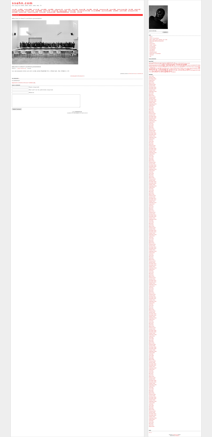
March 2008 (151, 359)
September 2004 (152, 418)
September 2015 (152, 234)
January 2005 (152, 412)
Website (31, 92)
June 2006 (151, 389)
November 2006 (152, 382)
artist (42, 9)
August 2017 (152, 204)
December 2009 (152, 330)
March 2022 (151, 129)
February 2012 (152, 294)
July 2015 (151, 237)
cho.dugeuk (152, 49)
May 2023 (151, 109)
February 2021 (152, 145)
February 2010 (152, 327)
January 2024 (152, 98)
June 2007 (151, 372)
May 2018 (151, 191)
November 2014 (152, 248)
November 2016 (152, 216)
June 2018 (151, 190)
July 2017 (151, 205)
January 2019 (152, 180)
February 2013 (152, 277)
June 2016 (151, 222)
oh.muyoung (152, 46)
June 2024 (151, 92)
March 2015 (151, 243)
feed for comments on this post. (20, 82)
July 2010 (151, 320)
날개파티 (182, 66)
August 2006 (152, 386)
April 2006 (151, 391)
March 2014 (151, 259)
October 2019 (152, 167)
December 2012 (152, 280)
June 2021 (151, 141)
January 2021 (152, 147)
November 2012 (152, 282)
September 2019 (152, 169)
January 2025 (152, 85)
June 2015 (151, 238)
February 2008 (152, 361)
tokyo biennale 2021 (82, 10)
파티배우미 (155, 72)
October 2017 (152, 201)
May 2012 (151, 290)
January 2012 (152, 295)
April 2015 (151, 241)
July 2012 (151, 287)
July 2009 (151, 337)
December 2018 (152, 181)
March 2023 (151, 112)
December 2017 (152, 198)
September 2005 (152, 401)
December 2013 (152, 263)
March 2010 (151, 326)
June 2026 (151, 76)
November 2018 (152, 183)
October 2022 (152, 119)
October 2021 (152, 136)
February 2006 (152, 394)
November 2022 (152, 117)
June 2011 (151, 305)
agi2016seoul (155, 63)
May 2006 (151, 390)
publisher (21, 12)
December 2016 (152, 215)
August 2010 (152, 319)
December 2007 (152, 364)
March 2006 (151, 393)
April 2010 (151, 325)
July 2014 (151, 254)
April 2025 (151, 81)
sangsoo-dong (31, 12)
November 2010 (152, 315)
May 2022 (151, 126)
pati (114, 10)
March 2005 (151, 409)
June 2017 (151, 206)
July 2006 (151, 387)
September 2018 (152, 186)
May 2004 (151, 423)
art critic (35, 9)
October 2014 (152, 249)
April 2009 (151, 341)
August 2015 (152, 236)
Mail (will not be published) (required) (41, 89)
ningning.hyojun (153, 52)
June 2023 (151, 108)
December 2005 (152, 397)
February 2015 (152, 244)
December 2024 (152, 87)
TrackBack (31, 82)
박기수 (193, 66)
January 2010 (152, 329)
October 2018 (152, 184)
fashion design (121, 9)
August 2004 (152, 419)
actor (13, 9)
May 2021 (151, 142)
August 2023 (152, 105)
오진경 (175, 68)
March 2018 (151, 194)
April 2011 (151, 308)
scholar (41, 12)
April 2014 (151, 258)
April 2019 (151, 176)
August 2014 (152, 252)
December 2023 (152, 99)
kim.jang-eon (81, 76)
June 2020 (151, 156)
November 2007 (152, 365)
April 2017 (151, 209)
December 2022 (152, 116)
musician (70, 10)
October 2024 (152, 90)
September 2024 (152, 91)
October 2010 (152, 316)
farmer (111, 9)
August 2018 (152, 187)
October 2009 (152, 333)
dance (73, 9)
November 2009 (152, 331)
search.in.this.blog (152, 30)
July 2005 (151, 404)
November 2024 (152, 88)
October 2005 (152, 400)
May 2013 (151, 273)
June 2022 (151, 124)
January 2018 (152, 197)
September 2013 (152, 268)
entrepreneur (102, 9)
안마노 (168, 68)
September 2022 (152, 120)
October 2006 (152, 383)
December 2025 (152, 79)
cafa (49, 9)
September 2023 (152, 104)
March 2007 (151, 376)
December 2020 (152, 148)
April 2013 (151, 275)
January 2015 (152, 245)
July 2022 (151, 123)
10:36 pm (130, 73)
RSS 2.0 (150, 432)
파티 (188, 69)
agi (18, 9)
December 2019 (152, 165)
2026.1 (151, 36)
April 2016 (151, 224)
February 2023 (152, 113)
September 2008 (152, 351)
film (129, 9)
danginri (81, 9)
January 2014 (152, 262)
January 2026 (152, 77)
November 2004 (152, 415)
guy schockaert (180, 63)
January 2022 (152, 131)
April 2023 (151, 111)
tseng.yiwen (152, 43)
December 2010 (152, 313)
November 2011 (152, 298)
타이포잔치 (195, 68)
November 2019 (152, 166)
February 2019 (152, 179)
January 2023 (152, 115)
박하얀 (152, 68)
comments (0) (140, 73)
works (71, 12)
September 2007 (152, 368)
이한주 (185, 68)
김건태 (175, 66)
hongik (37, 10)
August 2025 (152, 80)
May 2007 (151, 373)
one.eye (93, 10)
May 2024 (151, 94)
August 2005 (152, 402)
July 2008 (151, 354)
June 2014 (151, 255)
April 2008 (151, 358)
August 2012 (152, 286)
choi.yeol (151, 54)
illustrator (45, 10)
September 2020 (152, 152)
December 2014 (152, 247)
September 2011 (152, 301)
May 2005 (151, 407)
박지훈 (196, 66)
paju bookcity (105, 10)
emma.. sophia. (152, 45)
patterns (122, 10)
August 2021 (152, 138)
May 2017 (151, 208)
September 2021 (152, 137)
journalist (54, 10)
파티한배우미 (166, 71)
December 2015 (152, 230)
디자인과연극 (188, 66)
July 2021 (151, 140)
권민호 (168, 66)
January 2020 (152, 163)
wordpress (177, 435)
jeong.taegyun (152, 47)
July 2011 (151, 304)
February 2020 (152, 162)
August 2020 (152, 154)
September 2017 (152, 202)
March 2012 (151, 293)
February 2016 (152, 227)
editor (94, 9)
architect (26, 9)
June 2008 (151, 355)
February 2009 (152, 344)
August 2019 (152, 170)
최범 (191, 68)
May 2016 (151, 223)
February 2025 (152, 84)
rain (150, 56)
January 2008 (152, 362)
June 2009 (151, 338)
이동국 (178, 68)
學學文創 (164, 66)
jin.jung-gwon (74, 76)
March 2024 (151, 95)
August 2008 (152, 352)
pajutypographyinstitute (155, 65)
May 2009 (151, 340)
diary (88, 9)
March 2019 (151, 177)
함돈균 (174, 71)
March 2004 (151, 426)
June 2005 (151, 405)
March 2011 (151, 309)
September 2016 (152, 219)
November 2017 (152, 200)
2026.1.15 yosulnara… (154, 38)
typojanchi (195, 65)
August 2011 (152, 302)
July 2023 (151, 106)
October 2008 (152, 350)
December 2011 (152, 297)
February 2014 (152, 261)
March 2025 (151, 83)
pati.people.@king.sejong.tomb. (156, 41)
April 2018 (151, 193)
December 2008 (152, 347)
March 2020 (151, 161)
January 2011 (152, 312)
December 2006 (152, 380)
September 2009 (152, 334)
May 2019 (151, 174)
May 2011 (151, 306)
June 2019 (151, 173)
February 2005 (152, 411)
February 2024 (152, 97)
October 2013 (152, 266)
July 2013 (151, 270)
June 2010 (151, 322)
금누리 (171, 66)
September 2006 (152, 384)
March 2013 (151, 276)
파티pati (193, 70)
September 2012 (152, 284)
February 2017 (152, 212)
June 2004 (151, 422)
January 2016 (152, 229)
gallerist (136, 9)
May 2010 (151, 323)
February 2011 (152, 311)
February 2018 (152, 195)
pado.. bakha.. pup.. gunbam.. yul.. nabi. (158, 39)
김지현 (178, 66)
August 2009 (152, 336)
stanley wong (189, 65)
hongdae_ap (28, 10)
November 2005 (152, 398)
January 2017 (152, 213)
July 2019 (151, 172)
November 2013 (152, 265)
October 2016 (152, 218)
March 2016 (151, 226)
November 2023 (152, 101)
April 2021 (151, 144)
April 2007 (151, 375)
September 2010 (152, 318)
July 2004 (151, 420)
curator (66, 9)
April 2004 (151, 425)
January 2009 (152, 345)
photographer (131, 10)
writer (78, 12)
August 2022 (152, 122)
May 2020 (151, 158)
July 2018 (151, 188)
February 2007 (152, 377)
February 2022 (152, 130)
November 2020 (152, 149)
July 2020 (151, 155)
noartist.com (175, 434)
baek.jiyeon (152, 50)
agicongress (162, 63)
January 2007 (152, 379)
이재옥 (182, 68)
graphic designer (16, 10)
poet (13, 12)
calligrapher (58, 9)
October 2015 (152, 233)
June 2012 (151, 288)
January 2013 (152, 279)
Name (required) (34, 87)
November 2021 (152, 134)
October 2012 (152, 283)
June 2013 (151, 272)
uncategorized (62, 12)
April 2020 (151, 159)
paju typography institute (172, 65)
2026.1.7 (151, 42)
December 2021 (152, 133)
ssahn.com (22, 3)
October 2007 (152, 366)
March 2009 (151, 343)
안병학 (171, 68)
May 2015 (151, 240)
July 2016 (151, 220)
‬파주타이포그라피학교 (157, 66)
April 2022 (151, 127)
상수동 (159, 68)
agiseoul (170, 63)
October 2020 (152, 151)
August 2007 (152, 369)
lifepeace (62, 10)
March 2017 (151, 211)
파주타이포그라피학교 (177, 70)
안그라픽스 (164, 68)
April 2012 (151, 291)
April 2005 (151, 408)
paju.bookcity (22, 68)
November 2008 (152, 348)
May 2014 (151, 256)
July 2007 (151, 370)
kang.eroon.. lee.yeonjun (155, 53)
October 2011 (152, 300)
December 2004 (152, 413)
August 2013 (152, 269)
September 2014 (152, 251)
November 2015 (152, 231)
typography (50, 12)
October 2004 (152, 416)
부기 (156, 68)
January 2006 (152, 395)
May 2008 (151, 357)
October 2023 (152, 102)
